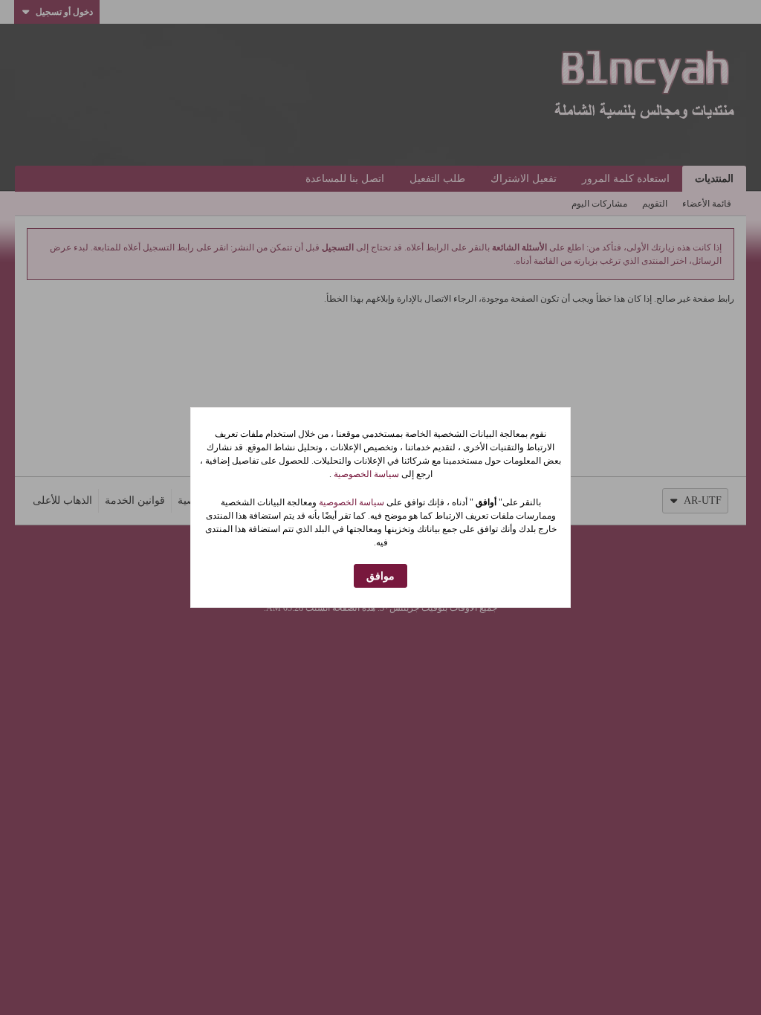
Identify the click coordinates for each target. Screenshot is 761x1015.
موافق (380, 576)
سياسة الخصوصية (365, 474)
